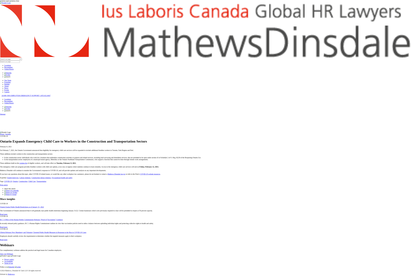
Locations (7, 65)
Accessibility (8, 261)
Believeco (11, 274)
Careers (6, 92)
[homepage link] (205, 31)
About (6, 86)
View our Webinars (6, 254)
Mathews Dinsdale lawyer (116, 174)
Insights (7, 84)
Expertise (7, 82)
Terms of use (8, 263)
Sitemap (2, 114)
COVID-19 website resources (150, 174)
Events (6, 90)
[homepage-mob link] (5, 3)
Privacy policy (9, 259)
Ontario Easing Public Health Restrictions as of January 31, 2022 (22, 207)
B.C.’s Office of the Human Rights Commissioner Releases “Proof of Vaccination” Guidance (31, 220)
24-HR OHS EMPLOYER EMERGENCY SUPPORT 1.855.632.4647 (26, 96)
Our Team (7, 80)
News (6, 88)
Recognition (8, 67)
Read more (3, 214)
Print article (4, 185)
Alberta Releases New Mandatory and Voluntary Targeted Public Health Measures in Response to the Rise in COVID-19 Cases (43, 232)
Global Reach (9, 69)
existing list (23, 163)
